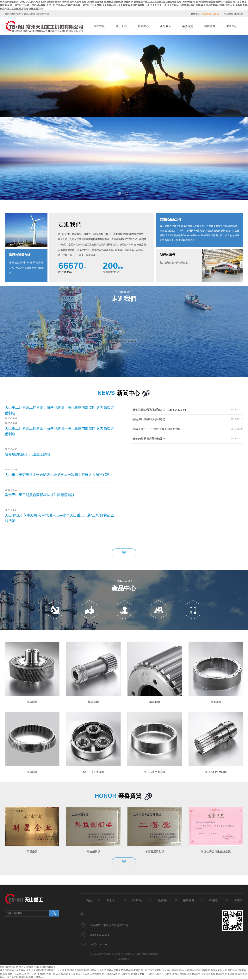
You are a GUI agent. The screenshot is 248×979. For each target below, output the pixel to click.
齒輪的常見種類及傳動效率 (149, 438)
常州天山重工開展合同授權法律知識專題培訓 (40, 495)
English (239, 14)
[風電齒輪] (32, 669)
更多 (124, 552)
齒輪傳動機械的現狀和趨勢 (149, 419)
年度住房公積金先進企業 (216, 851)
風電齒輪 (32, 701)
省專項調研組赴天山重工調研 (27, 454)
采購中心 (231, 26)
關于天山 (121, 26)
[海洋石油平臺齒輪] (93, 739)
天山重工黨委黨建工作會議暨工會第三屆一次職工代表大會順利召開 (57, 475)
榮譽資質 (187, 26)
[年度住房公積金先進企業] (216, 826)
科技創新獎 (93, 851)
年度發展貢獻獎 (154, 851)
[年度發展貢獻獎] (154, 826)
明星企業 (32, 851)
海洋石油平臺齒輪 (93, 771)
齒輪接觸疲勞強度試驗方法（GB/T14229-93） (161, 409)
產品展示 (165, 26)
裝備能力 (209, 26)
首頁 (89, 900)
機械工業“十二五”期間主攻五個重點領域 (157, 428)
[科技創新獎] (93, 826)
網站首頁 (99, 26)
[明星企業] (32, 826)
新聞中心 (143, 26)
